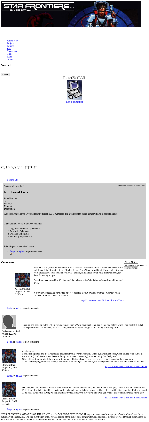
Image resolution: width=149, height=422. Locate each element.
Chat (9, 54)
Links (9, 56)
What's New (12, 40)
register (21, 251)
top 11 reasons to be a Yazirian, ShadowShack (103, 300)
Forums (10, 46)
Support (10, 59)
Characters (12, 51)
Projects (10, 43)
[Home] (71, 26)
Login (12, 251)
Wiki (9, 48)
